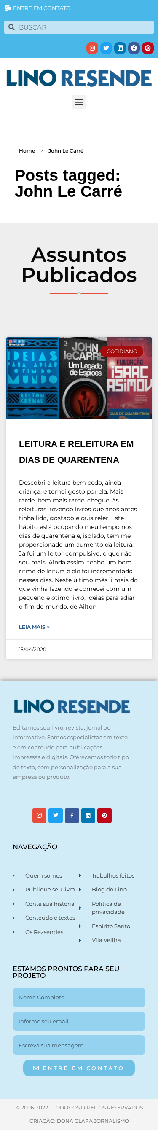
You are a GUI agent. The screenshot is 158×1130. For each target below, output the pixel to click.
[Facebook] (134, 48)
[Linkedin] (120, 48)
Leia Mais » (34, 627)
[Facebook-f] (72, 815)
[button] (79, 102)
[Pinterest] (148, 48)
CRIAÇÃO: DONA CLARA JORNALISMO (79, 1121)
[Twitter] (106, 48)
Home (27, 151)
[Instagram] (92, 48)
